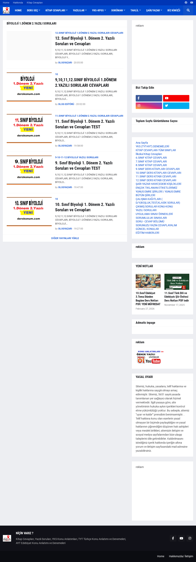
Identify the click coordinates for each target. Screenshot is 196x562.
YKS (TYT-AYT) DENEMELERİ (152, 146)
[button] (179, 10)
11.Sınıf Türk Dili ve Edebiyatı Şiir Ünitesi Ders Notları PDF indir (176, 296)
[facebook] (186, 2)
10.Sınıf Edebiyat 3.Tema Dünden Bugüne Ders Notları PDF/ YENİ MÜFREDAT (148, 298)
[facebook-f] (149, 98)
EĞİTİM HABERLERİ (147, 232)
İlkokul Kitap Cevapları (149, 154)
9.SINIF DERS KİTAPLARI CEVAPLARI (158, 168)
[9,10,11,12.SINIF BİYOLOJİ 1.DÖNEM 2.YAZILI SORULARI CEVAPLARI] (29, 87)
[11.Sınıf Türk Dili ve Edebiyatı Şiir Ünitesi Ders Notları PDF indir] (176, 282)
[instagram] (149, 105)
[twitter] (176, 105)
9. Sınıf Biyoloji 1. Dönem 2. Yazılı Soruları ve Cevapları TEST (84, 166)
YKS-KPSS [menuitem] (98, 10)
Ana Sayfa (142, 142)
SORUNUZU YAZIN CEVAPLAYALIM (156, 225)
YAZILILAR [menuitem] (78, 10)
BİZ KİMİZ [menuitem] (172, 10)
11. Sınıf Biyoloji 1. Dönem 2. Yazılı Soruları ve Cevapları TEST (85, 124)
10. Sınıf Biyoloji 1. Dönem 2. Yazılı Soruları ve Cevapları (85, 207)
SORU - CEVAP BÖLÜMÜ (150, 221)
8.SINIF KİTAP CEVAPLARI (151, 165)
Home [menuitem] (18, 10)
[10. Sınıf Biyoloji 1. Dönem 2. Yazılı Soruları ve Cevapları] (29, 211)
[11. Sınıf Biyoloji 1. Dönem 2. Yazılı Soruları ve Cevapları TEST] (29, 128)
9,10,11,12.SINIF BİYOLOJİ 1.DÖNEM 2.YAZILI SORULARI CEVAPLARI (86, 82)
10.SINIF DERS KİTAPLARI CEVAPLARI (158, 172)
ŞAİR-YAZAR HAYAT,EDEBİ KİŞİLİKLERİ (158, 183)
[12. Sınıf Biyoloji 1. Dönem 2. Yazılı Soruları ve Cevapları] (29, 45)
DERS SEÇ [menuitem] (32, 10)
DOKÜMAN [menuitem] (117, 10)
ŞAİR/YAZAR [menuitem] (153, 10)
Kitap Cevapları (35, 2)
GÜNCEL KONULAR (147, 228)
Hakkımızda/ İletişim (181, 556)
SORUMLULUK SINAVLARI (151, 217)
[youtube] (191, 2)
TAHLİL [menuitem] (135, 10)
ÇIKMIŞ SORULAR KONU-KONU (154, 206)
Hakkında (18, 2)
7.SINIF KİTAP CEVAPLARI (151, 161)
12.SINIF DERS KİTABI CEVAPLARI (156, 180)
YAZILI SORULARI (146, 210)
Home (6, 2)
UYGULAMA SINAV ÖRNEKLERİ (154, 213)
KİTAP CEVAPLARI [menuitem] (55, 10)
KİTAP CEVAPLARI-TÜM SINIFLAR (156, 150)
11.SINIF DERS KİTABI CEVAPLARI (156, 176)
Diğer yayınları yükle (65, 238)
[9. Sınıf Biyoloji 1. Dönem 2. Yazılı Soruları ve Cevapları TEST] (29, 170)
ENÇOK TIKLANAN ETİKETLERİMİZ (156, 187)
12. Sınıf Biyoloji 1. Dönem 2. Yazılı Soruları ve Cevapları (85, 41)
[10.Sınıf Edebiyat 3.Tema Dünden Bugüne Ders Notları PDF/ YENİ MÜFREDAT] (148, 282)
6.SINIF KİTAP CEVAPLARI (151, 157)
